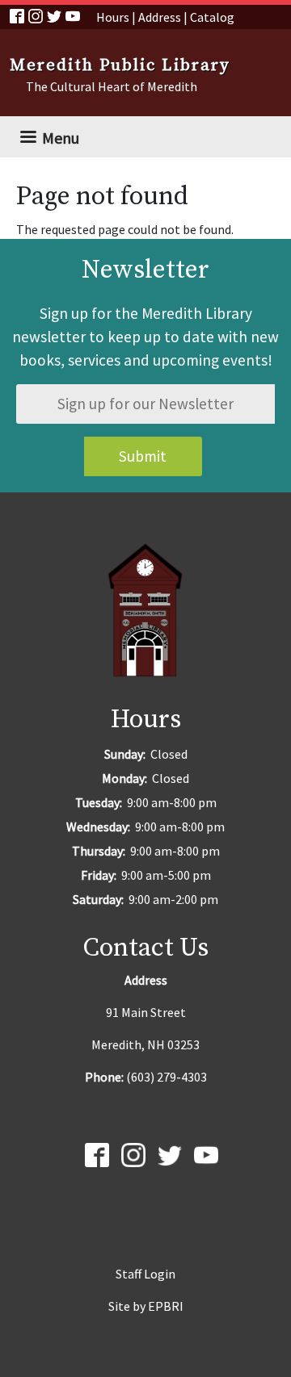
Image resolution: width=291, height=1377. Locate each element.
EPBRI (165, 1306)
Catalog (212, 17)
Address (159, 17)
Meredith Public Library (120, 65)
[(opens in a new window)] (19, 14)
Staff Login (145, 1274)
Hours (112, 17)
